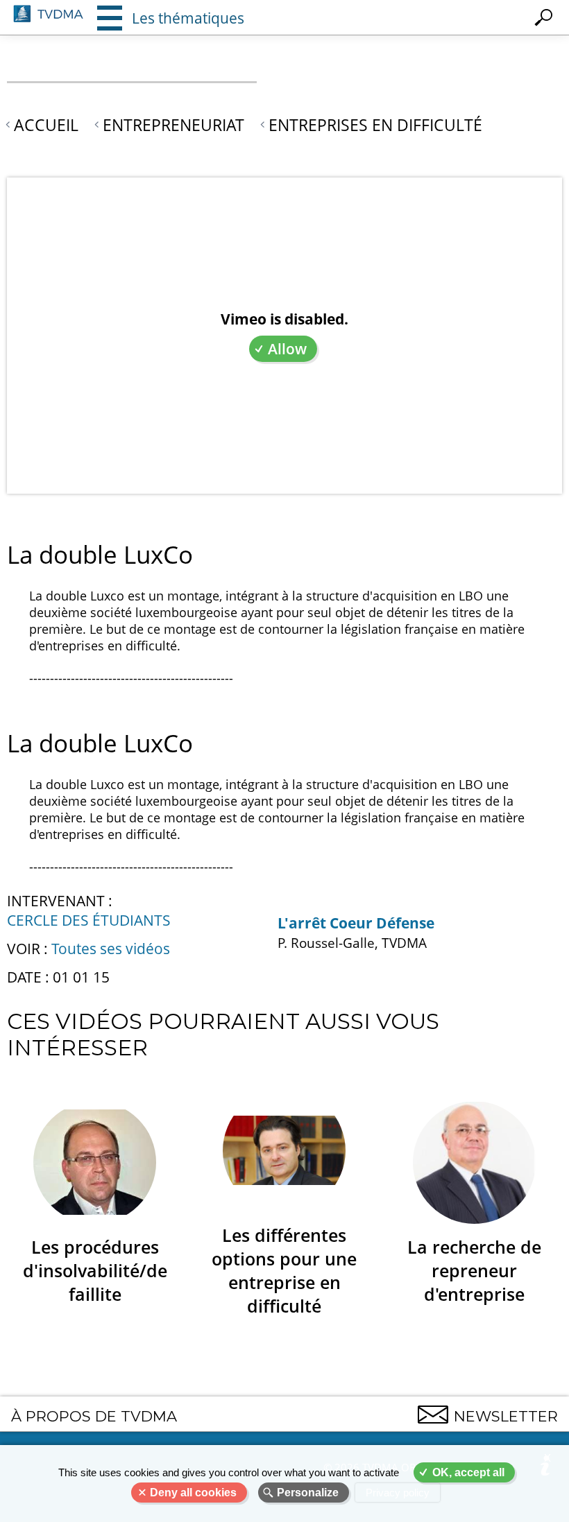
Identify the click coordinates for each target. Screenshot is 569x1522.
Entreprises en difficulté (375, 125)
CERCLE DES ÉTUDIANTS (89, 920)
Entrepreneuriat (173, 125)
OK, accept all (468, 1472)
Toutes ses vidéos (110, 948)
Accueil (46, 125)
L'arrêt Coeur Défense (356, 923)
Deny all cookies (193, 1492)
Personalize (308, 1492)
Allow (287, 348)
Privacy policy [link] (398, 1492)
